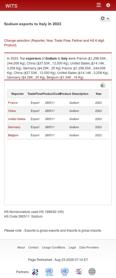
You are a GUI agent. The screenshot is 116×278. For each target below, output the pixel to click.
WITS (11, 5)
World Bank (93, 271)
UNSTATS (64, 271)
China (12, 110)
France (13, 102)
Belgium (13, 135)
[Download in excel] (103, 84)
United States (17, 119)
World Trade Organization (79, 271)
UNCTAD (50, 271)
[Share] (105, 18)
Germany (14, 127)
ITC (36, 271)
